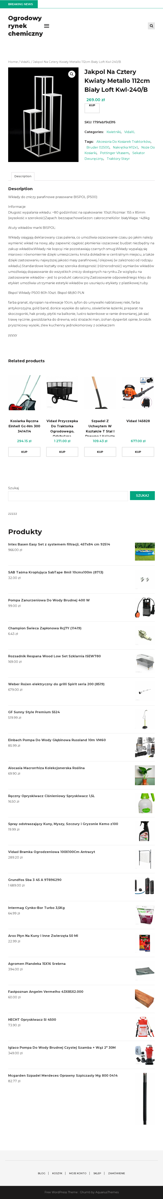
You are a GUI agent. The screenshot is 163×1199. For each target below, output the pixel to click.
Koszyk (57, 1173)
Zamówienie (116, 1173)
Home (13, 62)
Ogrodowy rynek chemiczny (25, 25)
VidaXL (25, 62)
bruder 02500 (97, 147)
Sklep (97, 1173)
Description (22, 176)
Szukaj (13, 488)
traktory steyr (118, 159)
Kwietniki (114, 132)
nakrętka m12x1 (125, 147)
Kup (92, 105)
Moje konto (77, 1173)
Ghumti (85, 1192)
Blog (41, 1173)
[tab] (22, 176)
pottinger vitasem (114, 153)
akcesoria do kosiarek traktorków (123, 142)
